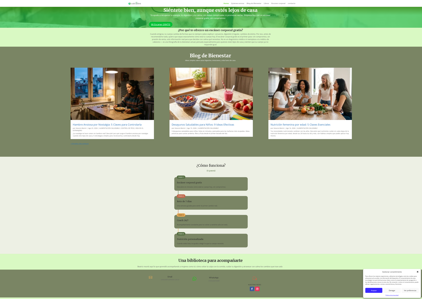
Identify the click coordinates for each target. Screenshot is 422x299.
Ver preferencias (410, 290)
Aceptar (374, 290)
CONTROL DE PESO (128, 128)
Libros (266, 3)
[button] (418, 272)
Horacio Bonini (81, 128)
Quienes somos (237, 3)
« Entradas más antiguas (80, 144)
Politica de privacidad (392, 295)
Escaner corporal (278, 3)
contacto (291, 3)
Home (226, 3)
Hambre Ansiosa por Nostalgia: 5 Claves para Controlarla (107, 124)
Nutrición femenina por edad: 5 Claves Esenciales (300, 124)
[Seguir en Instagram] (257, 289)
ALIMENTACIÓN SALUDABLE (109, 128)
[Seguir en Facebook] (252, 289)
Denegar (392, 290)
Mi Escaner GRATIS (160, 24)
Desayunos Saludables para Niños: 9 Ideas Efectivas (203, 124)
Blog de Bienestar (254, 3)
